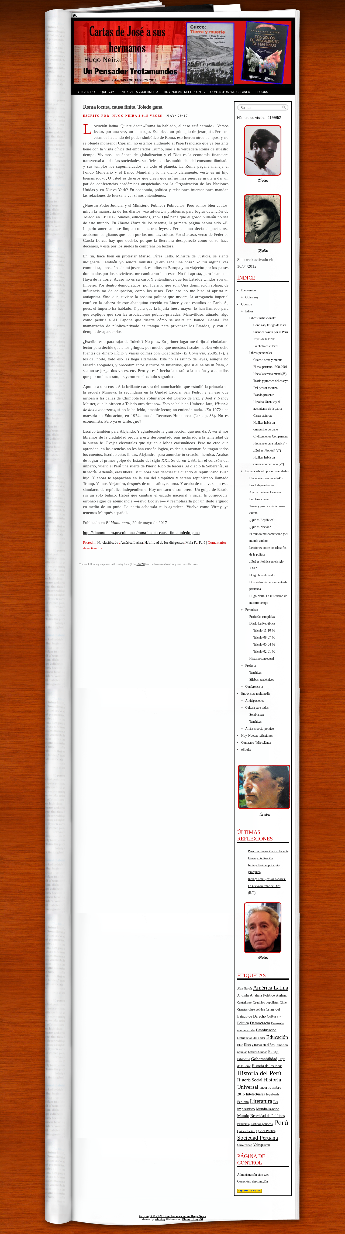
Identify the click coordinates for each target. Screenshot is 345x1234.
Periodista (251, 610)
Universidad (244, 1144)
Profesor (250, 665)
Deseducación (266, 1030)
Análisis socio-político (259, 728)
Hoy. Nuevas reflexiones (184, 92)
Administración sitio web (253, 1175)
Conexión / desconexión (252, 1181)
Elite (240, 1044)
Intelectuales (255, 1094)
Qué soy (107, 92)
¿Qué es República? (261, 520)
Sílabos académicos (261, 679)
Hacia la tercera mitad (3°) (270, 374)
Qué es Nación (246, 1131)
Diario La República (262, 623)
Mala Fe (191, 542)
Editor (249, 311)
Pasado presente (263, 395)
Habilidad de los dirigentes (164, 542)
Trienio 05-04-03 (264, 644)
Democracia (260, 1023)
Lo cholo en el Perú (265, 346)
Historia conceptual (261, 658)
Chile (283, 1002)
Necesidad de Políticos (267, 1116)
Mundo (243, 1116)
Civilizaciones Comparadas (270, 436)
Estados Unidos (257, 1051)
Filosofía (243, 1059)
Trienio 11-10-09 (264, 630)
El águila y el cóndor (262, 575)
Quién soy (251, 297)
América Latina (131, 542)
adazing (160, 1219)
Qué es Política (265, 1131)
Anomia (243, 995)
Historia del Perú (259, 1073)
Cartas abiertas (262, 416)
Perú (202, 542)
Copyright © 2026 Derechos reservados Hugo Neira (172, 1216)
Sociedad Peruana (257, 1138)
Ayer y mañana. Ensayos (265, 492)
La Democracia (258, 499)
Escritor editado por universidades (267, 471)
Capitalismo (244, 1002)
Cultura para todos (257, 707)
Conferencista (254, 686)
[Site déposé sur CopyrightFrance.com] (249, 1192)
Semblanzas (256, 714)
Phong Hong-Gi (192, 1219)
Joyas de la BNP (264, 339)
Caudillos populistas (266, 1002)
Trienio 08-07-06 (264, 637)
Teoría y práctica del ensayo (270, 381)
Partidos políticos (262, 1124)
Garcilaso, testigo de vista (269, 325)
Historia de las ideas (267, 1066)
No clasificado (107, 542)
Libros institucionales (263, 318)
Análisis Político (262, 995)
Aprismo (281, 995)
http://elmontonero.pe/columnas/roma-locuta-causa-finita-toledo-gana (141, 532)
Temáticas (255, 672)
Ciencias (242, 1009)
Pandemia (243, 1124)
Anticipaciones (254, 700)
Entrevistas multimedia (139, 92)
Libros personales (260, 353)
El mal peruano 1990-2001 (270, 367)
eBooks (262, 92)
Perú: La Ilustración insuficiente (268, 851)
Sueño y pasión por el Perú (270, 332)
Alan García (244, 988)
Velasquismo (261, 1145)
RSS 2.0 (141, 564)
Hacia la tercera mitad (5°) (270, 443)
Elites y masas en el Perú (259, 1045)
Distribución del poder (251, 1037)
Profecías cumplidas (262, 617)
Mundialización (268, 1109)
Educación (277, 1037)
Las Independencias (261, 485)
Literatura (261, 1101)
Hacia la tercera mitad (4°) (265, 478)
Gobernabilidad (264, 1058)
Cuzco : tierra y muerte (267, 360)
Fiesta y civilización (260, 858)
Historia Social (249, 1080)
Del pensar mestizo (265, 388)
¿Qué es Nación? (260, 527)
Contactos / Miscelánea (230, 92)
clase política (257, 1009)
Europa (273, 1052)
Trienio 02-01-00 (264, 651)
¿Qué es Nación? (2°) (267, 450)
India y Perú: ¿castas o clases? (267, 879)
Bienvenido (86, 92)
